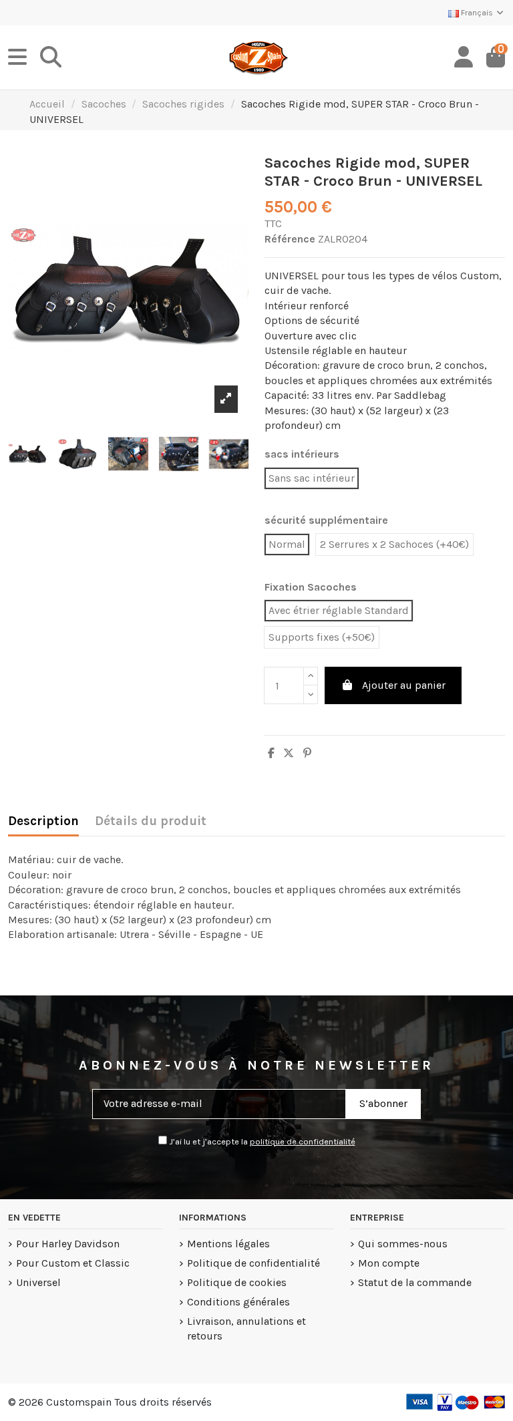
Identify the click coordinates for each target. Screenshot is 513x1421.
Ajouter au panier (404, 685)
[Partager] (271, 753)
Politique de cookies (237, 1282)
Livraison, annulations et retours (246, 1328)
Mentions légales (228, 1243)
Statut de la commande (415, 1282)
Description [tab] (43, 821)
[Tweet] (288, 753)
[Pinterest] (307, 753)
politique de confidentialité (302, 1141)
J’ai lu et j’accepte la (261, 1141)
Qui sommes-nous (403, 1243)
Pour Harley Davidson (68, 1243)
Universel (38, 1282)
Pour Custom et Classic (73, 1263)
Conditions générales (238, 1301)
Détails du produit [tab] (150, 821)
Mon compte (388, 1263)
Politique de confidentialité (253, 1263)
